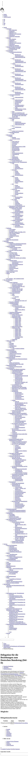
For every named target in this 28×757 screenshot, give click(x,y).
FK (13, 96)
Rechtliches (9, 735)
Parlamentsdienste (10, 349)
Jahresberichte (15, 158)
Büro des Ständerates (19, 425)
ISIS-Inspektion (15, 147)
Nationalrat (8, 28)
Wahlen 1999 (18, 318)
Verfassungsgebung (19, 396)
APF (13, 163)
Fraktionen (8, 228)
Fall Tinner (14, 144)
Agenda (8, 732)
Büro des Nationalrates (20, 417)
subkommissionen (19, 100)
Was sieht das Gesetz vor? (21, 300)
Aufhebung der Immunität (21, 469)
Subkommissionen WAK (20, 80)
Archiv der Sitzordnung (17, 283)
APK (13, 67)
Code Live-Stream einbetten (12, 582)
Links (16, 107)
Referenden (17, 463)
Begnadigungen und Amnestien (19, 387)
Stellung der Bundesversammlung (16, 456)
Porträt (16, 164)
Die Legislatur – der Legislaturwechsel (15, 278)
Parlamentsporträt (10, 368)
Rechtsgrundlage (19, 197)
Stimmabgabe (18, 500)
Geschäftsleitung (13, 352)
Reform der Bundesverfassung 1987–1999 (20, 524)
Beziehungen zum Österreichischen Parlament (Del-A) (17, 614)
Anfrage (17, 445)
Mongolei (11, 626)
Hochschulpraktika (13, 572)
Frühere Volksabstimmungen (15, 557)
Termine (17, 166)
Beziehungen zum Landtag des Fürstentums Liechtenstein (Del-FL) (17, 622)
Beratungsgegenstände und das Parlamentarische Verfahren (16, 440)
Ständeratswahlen (16, 327)
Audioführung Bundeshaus (15, 551)
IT (4, 22)
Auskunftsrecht (15, 154)
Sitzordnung (12, 35)
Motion (16, 449)
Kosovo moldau (12, 629)
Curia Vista (8, 251)
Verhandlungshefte (13, 558)
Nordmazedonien (13, 628)
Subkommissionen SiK (20, 89)
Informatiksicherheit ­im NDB (18, 146)
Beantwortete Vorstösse (14, 255)
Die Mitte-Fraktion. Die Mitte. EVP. (17, 232)
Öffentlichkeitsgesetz (11, 576)
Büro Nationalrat (13, 30)
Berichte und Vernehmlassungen (19, 55)
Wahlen (8, 273)
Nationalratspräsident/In (20, 421)
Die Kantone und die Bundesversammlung (17, 477)
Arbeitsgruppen (18, 101)
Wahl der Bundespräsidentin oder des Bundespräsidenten (21, 403)
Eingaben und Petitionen (20, 459)
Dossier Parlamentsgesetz (18, 542)
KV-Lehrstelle (12, 573)
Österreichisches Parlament (18, 224)
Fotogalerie (8, 733)
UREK (13, 63)
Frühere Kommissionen (14, 292)
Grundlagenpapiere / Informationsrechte (19, 106)
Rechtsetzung (15, 391)
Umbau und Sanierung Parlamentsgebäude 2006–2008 (16, 363)
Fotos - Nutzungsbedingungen (16, 568)
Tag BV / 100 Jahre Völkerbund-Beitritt (19, 539)
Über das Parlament (7, 280)
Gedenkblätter (15, 304)
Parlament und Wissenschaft (15, 366)
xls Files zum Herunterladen (15, 245)
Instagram (17, 749)
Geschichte (14, 248)
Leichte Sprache (7, 17)
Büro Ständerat (12, 39)
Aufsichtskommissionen (14, 94)
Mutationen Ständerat (14, 45)
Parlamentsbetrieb (13, 435)
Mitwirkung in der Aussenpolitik (19, 388)
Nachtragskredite (19, 379)
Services (5, 544)
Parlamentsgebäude (10, 357)
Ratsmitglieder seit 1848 (14, 48)
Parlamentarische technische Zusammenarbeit (16, 624)
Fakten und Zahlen (10, 340)
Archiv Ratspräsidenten (14, 287)
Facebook (8, 749)
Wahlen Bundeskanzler (17, 314)
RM (4, 23)
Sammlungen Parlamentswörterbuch (17, 511)
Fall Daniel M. (15, 142)
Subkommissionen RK (20, 57)
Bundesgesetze (18, 392)
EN (4, 24)
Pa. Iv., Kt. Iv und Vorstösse (18, 444)
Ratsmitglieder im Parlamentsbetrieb (16, 485)
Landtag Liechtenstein (17, 220)
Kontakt (5, 15)
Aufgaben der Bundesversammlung (17, 369)
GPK (13, 98)
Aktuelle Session (13, 260)
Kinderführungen (13, 549)
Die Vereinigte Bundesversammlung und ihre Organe (19, 430)
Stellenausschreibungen (20, 123)
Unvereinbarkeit (18, 507)
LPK (13, 133)
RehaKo (14, 298)
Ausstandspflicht (18, 491)
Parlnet (5, 14)
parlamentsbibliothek (11, 559)
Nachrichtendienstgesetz (17, 153)
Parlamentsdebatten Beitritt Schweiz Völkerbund (21, 537)
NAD (13, 295)
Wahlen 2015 (18, 324)
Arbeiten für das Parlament (15, 353)
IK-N (13, 125)
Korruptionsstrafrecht (20, 505)
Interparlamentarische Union (15, 595)
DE (4, 19)
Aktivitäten (17, 167)
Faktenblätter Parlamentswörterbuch (17, 510)
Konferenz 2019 (15, 150)
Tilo (10, 361)
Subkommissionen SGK (20, 62)
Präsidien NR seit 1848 (17, 289)
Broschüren (11, 514)
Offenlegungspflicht (19, 506)
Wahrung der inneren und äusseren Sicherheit (18, 411)
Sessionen (8, 259)
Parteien (11, 237)
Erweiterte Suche (13, 49)
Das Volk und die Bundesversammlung (17, 458)
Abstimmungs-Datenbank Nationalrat (17, 243)
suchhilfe (8, 564)
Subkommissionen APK (20, 71)
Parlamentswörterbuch (11, 509)
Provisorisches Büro (19, 422)
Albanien (11, 625)
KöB (13, 294)
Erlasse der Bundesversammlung (19, 441)
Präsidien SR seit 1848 (17, 290)
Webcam (11, 570)
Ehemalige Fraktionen (17, 285)
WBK (13, 81)
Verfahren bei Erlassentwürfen (19, 443)
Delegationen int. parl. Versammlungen (18, 162)
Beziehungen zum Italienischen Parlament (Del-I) (16, 619)
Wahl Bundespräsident (17, 326)
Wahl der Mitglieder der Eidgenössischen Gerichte (21, 408)
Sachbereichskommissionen (15, 52)
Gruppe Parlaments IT (17, 160)
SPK (13, 90)
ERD (13, 176)
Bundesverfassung (19, 393)
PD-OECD (11, 607)
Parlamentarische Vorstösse (21, 472)
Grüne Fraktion (12, 234)
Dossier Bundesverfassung (18, 522)
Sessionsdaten (12, 267)
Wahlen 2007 (18, 321)
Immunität (17, 502)
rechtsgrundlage (18, 204)
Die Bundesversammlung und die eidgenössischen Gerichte (19, 474)
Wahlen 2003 (18, 320)
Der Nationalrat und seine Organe (19, 414)
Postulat (17, 452)
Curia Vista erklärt (13, 254)
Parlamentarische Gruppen (15, 518)
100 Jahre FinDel (16, 138)
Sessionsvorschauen (13, 268)
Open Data (11, 347)
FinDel (10, 136)
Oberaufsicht (15, 390)
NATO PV (14, 189)
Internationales (6, 584)
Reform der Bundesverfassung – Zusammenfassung (19, 531)
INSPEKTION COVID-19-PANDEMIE (20, 109)
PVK (10, 129)
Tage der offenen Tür (14, 550)
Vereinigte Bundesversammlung (13, 46)
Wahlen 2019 (18, 325)
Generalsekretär (12, 351)
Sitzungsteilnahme (19, 496)
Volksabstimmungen (11, 555)
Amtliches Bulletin (10, 246)
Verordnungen (18, 397)
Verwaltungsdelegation (14, 159)
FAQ (10, 632)
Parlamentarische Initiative (21, 450)
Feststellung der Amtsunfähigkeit (18, 471)
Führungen (11, 546)
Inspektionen (15, 157)
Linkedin (4, 749)
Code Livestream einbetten (18, 348)
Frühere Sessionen (13, 265)
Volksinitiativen (18, 465)
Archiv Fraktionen (13, 282)
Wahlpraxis (14, 339)
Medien (8, 553)
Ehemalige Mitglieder (14, 302)
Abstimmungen (9, 242)
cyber (13, 155)
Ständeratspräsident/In (20, 427)
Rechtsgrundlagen (19, 168)
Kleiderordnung (18, 494)
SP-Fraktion (12, 230)
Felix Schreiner (18, 675)
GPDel (10, 140)
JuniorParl (8, 744)
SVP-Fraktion (12, 229)
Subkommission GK (19, 124)
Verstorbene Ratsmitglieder (15, 312)
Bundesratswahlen (16, 316)
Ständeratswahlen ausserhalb (19, 337)
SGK (13, 58)
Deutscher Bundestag (17, 208)
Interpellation (18, 448)
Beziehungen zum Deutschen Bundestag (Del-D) (15, 612)
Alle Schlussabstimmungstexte (16, 264)
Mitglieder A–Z (12, 32)
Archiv (7, 281)
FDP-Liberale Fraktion (14, 233)
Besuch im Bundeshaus (11, 545)
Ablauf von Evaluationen (17, 131)
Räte (10, 342)
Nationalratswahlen (16, 317)
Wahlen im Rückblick (14, 313)
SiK (13, 85)
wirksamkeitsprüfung (17, 371)
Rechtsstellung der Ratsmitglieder (19, 501)
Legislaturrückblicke (13, 303)
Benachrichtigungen (10, 566)
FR (4, 20)
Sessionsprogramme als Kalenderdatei (17, 262)
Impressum (8, 734)
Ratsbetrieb (6, 241)
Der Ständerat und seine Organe (19, 423)
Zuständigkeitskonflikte (17, 370)
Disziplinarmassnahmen (20, 492)
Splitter (10, 360)
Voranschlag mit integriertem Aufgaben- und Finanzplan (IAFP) (21, 382)
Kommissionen (9, 50)
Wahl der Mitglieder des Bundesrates (20, 406)
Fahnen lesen (12, 256)
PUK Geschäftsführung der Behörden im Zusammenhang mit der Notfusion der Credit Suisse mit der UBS (19, 114)
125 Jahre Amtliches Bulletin (15, 250)
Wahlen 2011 (18, 322)
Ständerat (8, 37)
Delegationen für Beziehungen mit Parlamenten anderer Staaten (17, 206)
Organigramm (12, 355)
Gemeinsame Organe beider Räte (19, 434)
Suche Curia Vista (10, 272)
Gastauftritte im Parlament (15, 579)
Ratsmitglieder (12, 481)
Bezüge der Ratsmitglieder (12, 239)
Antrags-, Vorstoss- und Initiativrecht (20, 489)
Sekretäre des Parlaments (14, 356)
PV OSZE (14, 199)
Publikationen (18, 122)
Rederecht (17, 497)
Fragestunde (17, 447)
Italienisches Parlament (17, 216)
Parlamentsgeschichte (11, 365)
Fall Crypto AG (15, 141)
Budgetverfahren (19, 374)
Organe (5, 27)
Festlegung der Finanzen (17, 373)
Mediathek (8, 567)
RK (13, 53)
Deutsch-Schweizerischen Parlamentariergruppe (12, 673)
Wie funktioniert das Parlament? (13, 519)
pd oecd (14, 195)
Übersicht (11, 269)
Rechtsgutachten (16, 149)
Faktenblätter (12, 515)
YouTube (13, 749)
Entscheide (17, 299)
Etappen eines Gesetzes (17, 541)
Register (8, 633)
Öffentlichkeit (18, 462)
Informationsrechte (19, 493)
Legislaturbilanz (12, 346)
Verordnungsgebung (19, 399)
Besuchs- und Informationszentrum (14, 581)
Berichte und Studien (14, 516)
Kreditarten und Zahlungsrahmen (19, 377)
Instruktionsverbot (19, 503)
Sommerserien (9, 580)
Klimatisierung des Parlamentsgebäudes (18, 358)
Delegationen (9, 135)
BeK (13, 119)
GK (13, 120)
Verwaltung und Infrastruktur (15, 453)
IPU (13, 184)
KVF (13, 72)
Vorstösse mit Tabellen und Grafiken (17, 257)
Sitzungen (11, 344)
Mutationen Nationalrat (14, 36)
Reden (7, 577)
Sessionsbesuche (13, 547)
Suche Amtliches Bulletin (12, 270)
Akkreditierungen (13, 554)
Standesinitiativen (19, 480)
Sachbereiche (18, 102)
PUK (13, 111)
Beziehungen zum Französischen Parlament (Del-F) (16, 617)
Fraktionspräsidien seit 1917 (18, 286)
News (7, 562)
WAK (13, 76)
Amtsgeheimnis (18, 487)
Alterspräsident (18, 415)
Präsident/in (12, 31)
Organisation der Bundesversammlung (18, 413)
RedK (13, 128)
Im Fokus (8, 563)
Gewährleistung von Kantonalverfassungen (17, 385)
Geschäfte (11, 343)
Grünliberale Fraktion (14, 235)
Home (4, 643)
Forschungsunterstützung (15, 560)
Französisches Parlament (17, 212)
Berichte (17, 103)
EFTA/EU (14, 169)
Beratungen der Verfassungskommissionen (21, 528)
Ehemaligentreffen (16, 291)
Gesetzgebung (18, 395)
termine (16, 194)
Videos (16, 182)
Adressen (8, 238)
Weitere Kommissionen (14, 118)
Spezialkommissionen (14, 132)
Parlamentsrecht (12, 520)
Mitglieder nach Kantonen (15, 34)
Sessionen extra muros (17, 305)
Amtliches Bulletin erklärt (15, 247)
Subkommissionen (19, 97)
